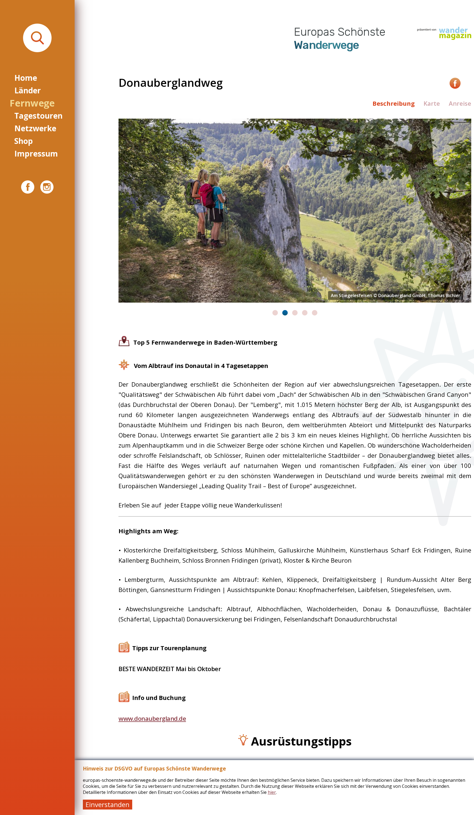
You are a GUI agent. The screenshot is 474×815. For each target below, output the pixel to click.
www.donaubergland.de (152, 718)
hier (272, 792)
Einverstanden (107, 804)
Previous (114, 217)
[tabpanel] (295, 211)
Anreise (460, 103)
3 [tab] (295, 313)
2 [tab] (285, 313)
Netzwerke (35, 128)
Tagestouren (38, 115)
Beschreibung (394, 103)
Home (25, 77)
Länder (27, 90)
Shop (23, 141)
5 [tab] (314, 313)
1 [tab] (275, 313)
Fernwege (32, 103)
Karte (432, 103)
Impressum (36, 153)
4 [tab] (304, 313)
